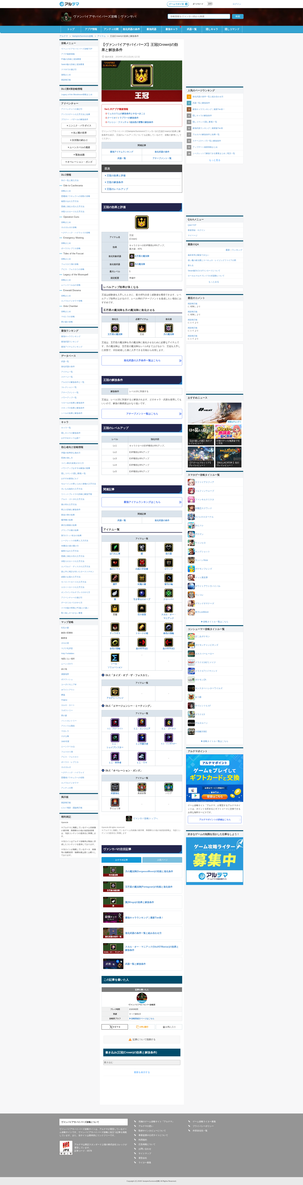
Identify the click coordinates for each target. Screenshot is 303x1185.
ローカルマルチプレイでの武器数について (206, 276)
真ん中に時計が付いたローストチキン (77, 572)
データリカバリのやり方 (71, 603)
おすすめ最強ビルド (70, 478)
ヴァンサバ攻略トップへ (145, 818)
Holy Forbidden (67, 653)
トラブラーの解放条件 (128, 118)
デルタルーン (201, 723)
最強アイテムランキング (121, 152)
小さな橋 (65, 736)
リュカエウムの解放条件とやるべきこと (126, 113)
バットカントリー (69, 721)
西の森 (64, 715)
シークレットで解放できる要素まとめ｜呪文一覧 (214, 153)
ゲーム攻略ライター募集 (204, 1121)
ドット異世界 (201, 577)
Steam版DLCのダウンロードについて (204, 271)
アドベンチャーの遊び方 (71, 109)
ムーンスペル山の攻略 (70, 285)
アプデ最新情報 (68, 54)
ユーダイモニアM (68, 684)
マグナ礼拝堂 (67, 648)
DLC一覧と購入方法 (70, 180)
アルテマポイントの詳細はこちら (215, 819)
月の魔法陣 (139, 264)
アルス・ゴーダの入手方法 (72, 499)
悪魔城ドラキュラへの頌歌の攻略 (75, 196)
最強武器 (151, 29)
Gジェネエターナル (204, 517)
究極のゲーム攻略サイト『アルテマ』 (156, 1121)
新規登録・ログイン (196, 230)
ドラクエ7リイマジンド (206, 671)
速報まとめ (66, 75)
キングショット (202, 551)
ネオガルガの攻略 (69, 227)
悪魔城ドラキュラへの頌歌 (72, 777)
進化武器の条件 (131, 29)
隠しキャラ (212, 29)
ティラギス (115, 633)
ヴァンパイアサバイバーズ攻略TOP (76, 49)
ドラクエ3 (200, 714)
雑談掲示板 (66, 80)
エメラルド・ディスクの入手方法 (75, 566)
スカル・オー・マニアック (168, 616)
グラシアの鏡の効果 (70, 530)
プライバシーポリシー (203, 1126)
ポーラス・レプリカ (70, 762)
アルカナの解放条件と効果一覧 (206, 134)
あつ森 (198, 697)
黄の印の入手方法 (69, 504)
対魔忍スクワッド (203, 508)
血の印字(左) (142, 648)
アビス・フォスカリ (70, 757)
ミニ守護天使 (142, 744)
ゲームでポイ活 (176, 4)
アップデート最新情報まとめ (205, 147)
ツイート (116, 1027)
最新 (228, 250)
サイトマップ (145, 1153)
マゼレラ (65, 731)
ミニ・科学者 (115, 763)
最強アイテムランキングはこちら (142, 502)
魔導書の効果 (67, 520)
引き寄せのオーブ (141, 599)
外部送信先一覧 (200, 1130)
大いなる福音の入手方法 (71, 489)
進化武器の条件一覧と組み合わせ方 (208, 97)
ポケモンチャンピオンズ (206, 645)
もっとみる (213, 282)
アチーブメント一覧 (162, 158)
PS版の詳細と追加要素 (71, 59)
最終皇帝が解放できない (198, 255)
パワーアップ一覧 (69, 397)
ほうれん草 (115, 554)
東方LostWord (201, 612)
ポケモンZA (200, 679)
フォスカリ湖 (67, 752)
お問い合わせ (145, 1149)
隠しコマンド (232, 29)
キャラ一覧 (66, 428)
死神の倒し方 (67, 458)
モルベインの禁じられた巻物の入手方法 (78, 484)
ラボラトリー (67, 710)
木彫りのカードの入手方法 (72, 211)
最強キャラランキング (70, 336)
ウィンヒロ (200, 543)
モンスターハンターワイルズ (209, 688)
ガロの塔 (65, 643)
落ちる (191, 265)
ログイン (237, 4)
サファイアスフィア (204, 482)
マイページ (192, 235)
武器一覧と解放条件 (201, 103)
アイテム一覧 (67, 372)
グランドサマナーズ (204, 603)
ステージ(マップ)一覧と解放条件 (207, 141)
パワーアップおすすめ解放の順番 (75, 468)
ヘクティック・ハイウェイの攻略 (75, 233)
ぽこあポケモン (202, 636)
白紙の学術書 (142, 569)
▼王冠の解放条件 (113, 182)
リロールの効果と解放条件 (72, 403)
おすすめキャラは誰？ (70, 438)
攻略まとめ (66, 191)
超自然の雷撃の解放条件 (141, 122)
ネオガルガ (66, 767)
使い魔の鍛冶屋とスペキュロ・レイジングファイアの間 (212, 260)
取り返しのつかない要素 (71, 613)
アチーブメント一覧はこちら (142, 413)
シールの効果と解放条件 (71, 413)
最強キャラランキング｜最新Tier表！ (209, 109)
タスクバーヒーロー (204, 654)
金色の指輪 (115, 648)
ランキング (237, 250)
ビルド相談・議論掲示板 (71, 808)
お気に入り (170, 1027)
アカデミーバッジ (115, 698)
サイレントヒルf (202, 705)
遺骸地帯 (65, 674)
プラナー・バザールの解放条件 (74, 119)
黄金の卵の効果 (68, 515)
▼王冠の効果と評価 (115, 175)
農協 (63, 695)
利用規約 (143, 1140)
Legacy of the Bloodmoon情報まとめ (76, 94)
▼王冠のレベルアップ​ (116, 189)
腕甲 (115, 584)
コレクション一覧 (69, 387)
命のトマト (115, 569)
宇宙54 (64, 700)
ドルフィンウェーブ (204, 491)
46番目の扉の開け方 (70, 546)
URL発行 (144, 1027)
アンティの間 (111, 29)
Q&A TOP (192, 225)
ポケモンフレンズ (203, 569)
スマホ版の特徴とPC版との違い (75, 608)
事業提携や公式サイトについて (153, 1135)
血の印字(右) (169, 648)
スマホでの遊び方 (69, 69)
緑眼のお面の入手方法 (70, 577)
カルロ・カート (68, 705)
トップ (71, 29)
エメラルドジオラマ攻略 (71, 301)
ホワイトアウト (68, 690)
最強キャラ (172, 29)
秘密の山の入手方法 (70, 201)
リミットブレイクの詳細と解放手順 (76, 494)
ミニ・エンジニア (141, 729)
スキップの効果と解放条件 (72, 408)
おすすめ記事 (121, 860)
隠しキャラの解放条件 (70, 433)
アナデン (199, 534)
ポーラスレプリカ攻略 (70, 248)
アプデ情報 (91, 29)
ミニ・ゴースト (168, 729)
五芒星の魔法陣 (141, 256)
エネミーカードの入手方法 (72, 587)
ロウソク (168, 569)
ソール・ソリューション (115, 665)
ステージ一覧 (67, 377)
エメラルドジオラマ (70, 783)
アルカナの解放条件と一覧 (72, 382)
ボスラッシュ (67, 679)
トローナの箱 (142, 633)
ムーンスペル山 (68, 746)
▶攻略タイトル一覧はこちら (214, 621)
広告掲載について (147, 1144)
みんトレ (199, 525)
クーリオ (111, 118)
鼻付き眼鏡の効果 (69, 525)
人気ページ (162, 860)
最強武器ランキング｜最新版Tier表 (208, 128)
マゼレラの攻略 (68, 316)
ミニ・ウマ (142, 763)
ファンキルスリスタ (204, 499)
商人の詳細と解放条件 (70, 509)
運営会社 (143, 1158)
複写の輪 (168, 584)
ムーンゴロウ (67, 664)
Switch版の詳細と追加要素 (72, 64)
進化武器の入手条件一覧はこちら (142, 360)
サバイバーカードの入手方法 (73, 582)
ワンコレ (199, 595)
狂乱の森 (65, 628)
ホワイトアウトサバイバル (207, 586)
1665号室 (65, 741)
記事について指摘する (144, 1039)
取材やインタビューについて (152, 1130)
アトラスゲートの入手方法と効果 (75, 114)
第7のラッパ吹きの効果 (71, 535)
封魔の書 (142, 584)
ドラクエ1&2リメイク (205, 662)
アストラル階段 (68, 726)
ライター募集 (145, 1162)
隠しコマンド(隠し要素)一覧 (73, 473)
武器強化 (115, 793)
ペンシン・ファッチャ (118, 122)
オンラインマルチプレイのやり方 (75, 592)
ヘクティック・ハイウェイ (72, 772)
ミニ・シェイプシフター (115, 746)
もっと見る (214, 160)
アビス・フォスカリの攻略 (72, 269)
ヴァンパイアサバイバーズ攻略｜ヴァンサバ (104, 16)
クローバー (168, 599)
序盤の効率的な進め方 (70, 453)
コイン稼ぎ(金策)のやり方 (72, 463)
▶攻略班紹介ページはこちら (141, 1018)
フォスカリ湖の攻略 (70, 264)
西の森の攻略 (67, 322)
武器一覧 (192, 29)
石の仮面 (142, 614)
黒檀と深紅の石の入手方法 (72, 206)
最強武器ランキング (70, 342)
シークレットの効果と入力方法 (74, 540)
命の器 (169, 554)
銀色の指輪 (168, 633)
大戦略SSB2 (201, 731)
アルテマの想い (146, 1126)
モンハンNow (201, 560)
